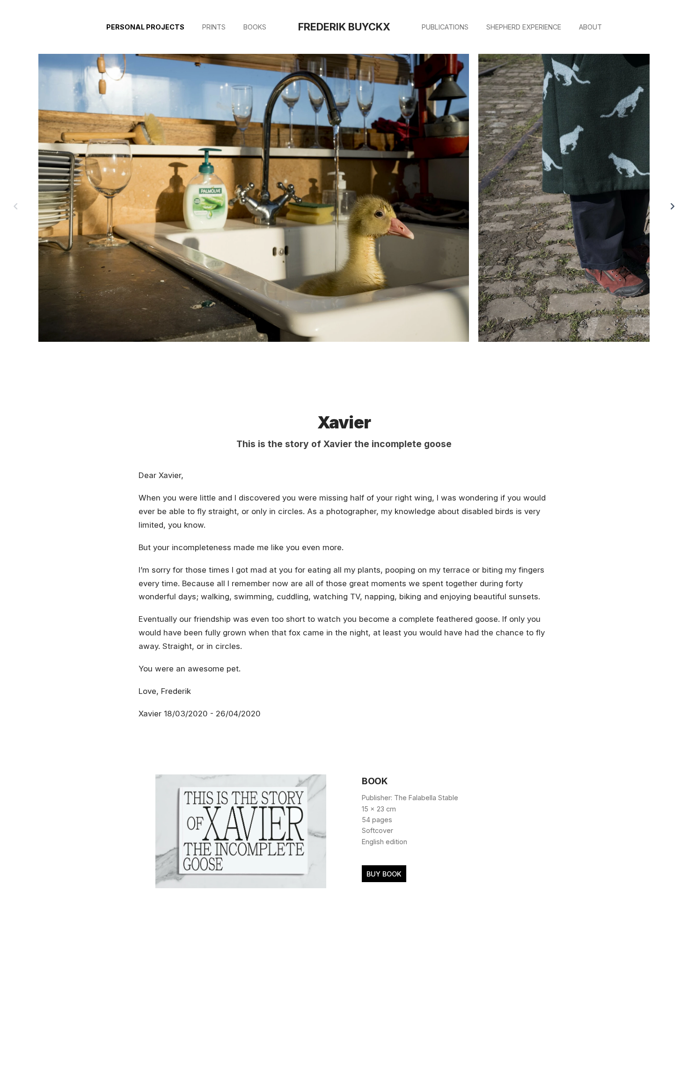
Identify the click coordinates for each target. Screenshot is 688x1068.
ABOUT (590, 27)
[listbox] (344, 206)
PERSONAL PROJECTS (145, 27)
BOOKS (254, 27)
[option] (253, 199)
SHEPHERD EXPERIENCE (523, 27)
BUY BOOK (384, 874)
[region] (344, 206)
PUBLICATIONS (445, 27)
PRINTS (214, 27)
